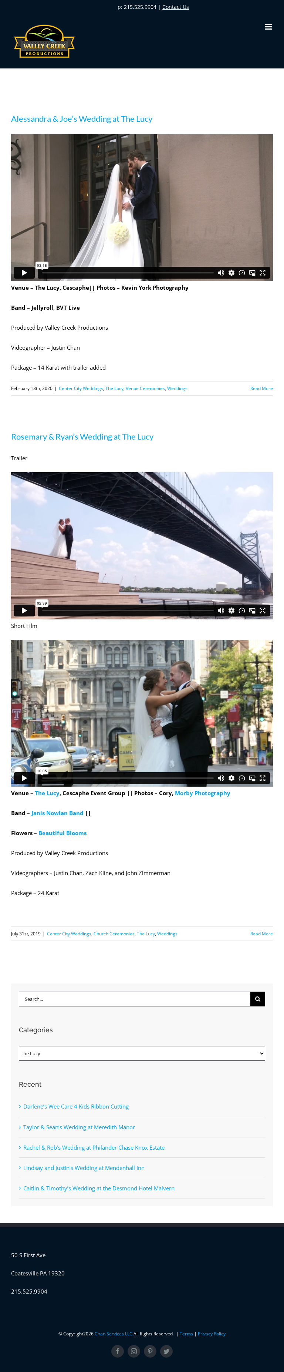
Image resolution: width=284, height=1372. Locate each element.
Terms (187, 1334)
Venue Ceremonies (145, 388)
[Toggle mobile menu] (269, 27)
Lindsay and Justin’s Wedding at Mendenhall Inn (84, 1167)
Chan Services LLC (114, 1334)
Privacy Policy (212, 1334)
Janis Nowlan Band (57, 813)
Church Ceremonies (114, 934)
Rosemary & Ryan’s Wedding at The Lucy (82, 436)
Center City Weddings (81, 388)
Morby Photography (202, 793)
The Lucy (114, 388)
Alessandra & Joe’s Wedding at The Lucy (81, 119)
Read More (261, 388)
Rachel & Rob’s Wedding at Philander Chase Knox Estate (94, 1147)
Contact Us (175, 6)
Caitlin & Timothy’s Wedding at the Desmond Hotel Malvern (99, 1188)
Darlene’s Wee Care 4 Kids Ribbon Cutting (76, 1106)
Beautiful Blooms (62, 833)
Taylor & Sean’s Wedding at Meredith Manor (79, 1127)
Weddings (177, 388)
